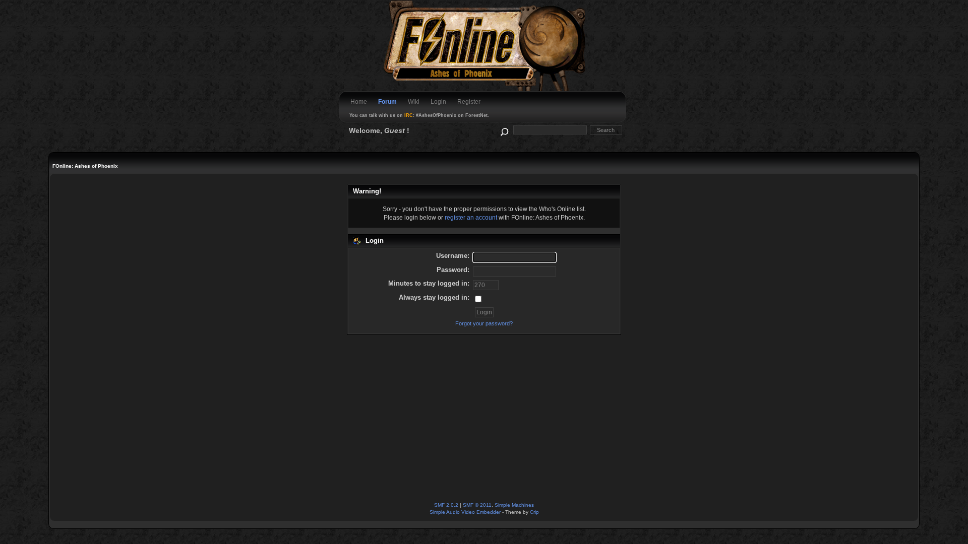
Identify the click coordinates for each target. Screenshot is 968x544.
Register (468, 102)
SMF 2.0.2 (446, 505)
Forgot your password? (484, 323)
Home (358, 102)
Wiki (413, 102)
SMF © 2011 (477, 505)
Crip (534, 512)
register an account (471, 217)
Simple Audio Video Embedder (465, 512)
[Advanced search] (504, 129)
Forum (387, 102)
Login (438, 102)
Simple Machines (514, 505)
